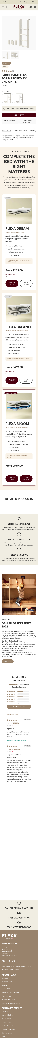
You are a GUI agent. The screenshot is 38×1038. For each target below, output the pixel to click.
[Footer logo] (10, 936)
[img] (12, 720)
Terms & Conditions (8, 1029)
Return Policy (6, 1018)
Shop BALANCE (26, 380)
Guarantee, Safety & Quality (11, 992)
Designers (5, 985)
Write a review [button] (19, 707)
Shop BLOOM (26, 478)
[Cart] (35, 7)
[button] (7, 71)
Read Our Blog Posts (9, 1000)
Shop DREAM (26, 283)
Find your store (7, 1033)
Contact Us (5, 1011)
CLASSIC (5, 66)
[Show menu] (3, 7)
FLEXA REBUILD (7, 981)
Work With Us (6, 996)
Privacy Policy (6, 1022)
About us (5, 978)
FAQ (3, 1036)
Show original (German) (17, 740)
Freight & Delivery (8, 1015)
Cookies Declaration (8, 1026)
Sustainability (6, 989)
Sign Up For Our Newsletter (11, 1003)
